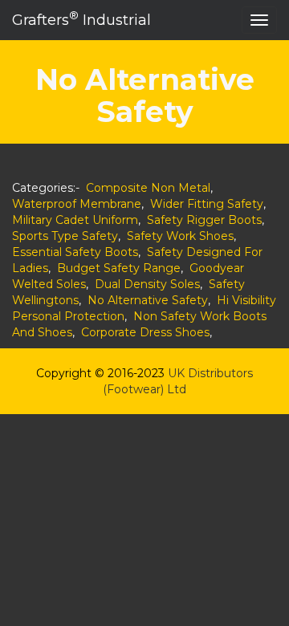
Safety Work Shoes (180, 236)
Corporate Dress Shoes (145, 332)
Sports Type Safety (65, 236)
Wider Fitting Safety (206, 204)
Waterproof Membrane (76, 204)
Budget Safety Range (119, 268)
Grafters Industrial (81, 19)
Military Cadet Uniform (75, 220)
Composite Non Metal (148, 188)
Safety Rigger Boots (204, 220)
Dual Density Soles (147, 284)
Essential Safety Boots (75, 252)
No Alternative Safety (148, 300)
